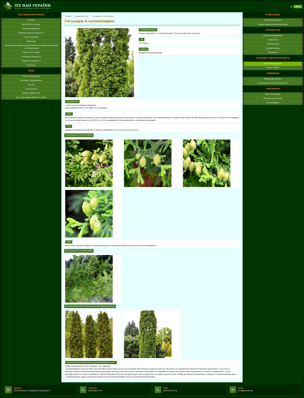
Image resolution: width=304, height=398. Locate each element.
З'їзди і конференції (31, 76)
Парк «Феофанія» (273, 94)
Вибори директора (31, 93)
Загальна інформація (272, 36)
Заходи (31, 85)
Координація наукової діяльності (273, 83)
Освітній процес (272, 48)
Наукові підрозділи (31, 29)
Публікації (31, 41)
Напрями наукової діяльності (31, 33)
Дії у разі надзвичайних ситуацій (31, 97)
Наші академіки (31, 37)
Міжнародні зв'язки (272, 79)
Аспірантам (273, 40)
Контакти (31, 65)
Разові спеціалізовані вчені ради (273, 24)
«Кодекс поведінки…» (31, 61)
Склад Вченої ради (273, 20)
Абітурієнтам (273, 44)
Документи (273, 52)
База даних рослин (82, 16)
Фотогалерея (273, 103)
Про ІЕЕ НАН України (31, 24)
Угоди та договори (31, 52)
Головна (31, 20)
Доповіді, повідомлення (31, 80)
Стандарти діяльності (31, 57)
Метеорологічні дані (273, 98)
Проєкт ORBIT (272, 68)
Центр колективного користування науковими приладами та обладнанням (31, 47)
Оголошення (31, 89)
